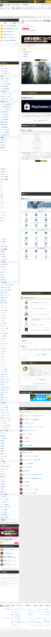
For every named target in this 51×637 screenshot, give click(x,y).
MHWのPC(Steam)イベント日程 (6, 99)
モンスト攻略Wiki (47, 614)
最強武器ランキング (4, 171)
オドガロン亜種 (3, 318)
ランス (2, 199)
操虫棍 (2, 197)
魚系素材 (2, 448)
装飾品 (46, 222)
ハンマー (2, 191)
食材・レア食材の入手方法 (5, 507)
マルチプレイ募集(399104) (5, 109)
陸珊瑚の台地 (3, 486)
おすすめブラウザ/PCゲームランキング (10, 569)
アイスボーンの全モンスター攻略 (7, 284)
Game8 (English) (47, 605)
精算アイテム (3, 453)
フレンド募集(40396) (4, 116)
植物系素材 (3, 440)
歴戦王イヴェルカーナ (5, 397)
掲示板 (14, 23)
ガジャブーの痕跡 (4, 512)
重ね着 (46, 217)
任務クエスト (26, 240)
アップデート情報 (4, 68)
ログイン (49, 1)
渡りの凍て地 (3, 473)
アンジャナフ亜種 (4, 310)
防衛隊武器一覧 (3, 169)
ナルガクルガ (3, 338)
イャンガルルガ (3, 315)
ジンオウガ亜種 (3, 323)
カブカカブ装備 (3, 238)
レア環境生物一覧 (4, 438)
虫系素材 (2, 443)
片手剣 (2, 181)
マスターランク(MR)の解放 (5, 425)
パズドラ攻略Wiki (30, 614)
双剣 (1, 189)
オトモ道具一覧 (3, 259)
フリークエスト (36, 240)
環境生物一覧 (3, 435)
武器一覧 (28, 8)
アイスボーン (8, 8)
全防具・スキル (3, 142)
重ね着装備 (3, 251)
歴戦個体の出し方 (4, 300)
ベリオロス (3, 356)
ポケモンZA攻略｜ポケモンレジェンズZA (18, 609)
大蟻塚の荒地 (3, 484)
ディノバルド (3, 330)
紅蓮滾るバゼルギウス (5, 382)
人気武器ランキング (4, 174)
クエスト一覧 (37, 8)
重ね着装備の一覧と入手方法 (8, 34)
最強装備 (13, 8)
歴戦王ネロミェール (4, 400)
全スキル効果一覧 (4, 264)
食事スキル (3, 272)
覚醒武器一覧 (3, 147)
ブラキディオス (3, 351)
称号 (46, 253)
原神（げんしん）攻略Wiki (15, 618)
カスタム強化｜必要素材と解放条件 (9, 25)
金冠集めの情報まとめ (5, 514)
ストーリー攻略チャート (5, 81)
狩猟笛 (2, 194)
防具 (36, 217)
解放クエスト (46, 240)
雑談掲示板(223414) (4, 122)
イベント (36, 235)
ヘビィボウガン (3, 215)
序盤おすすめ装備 (4, 246)
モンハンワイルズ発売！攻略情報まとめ (30, 30)
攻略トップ (3, 8)
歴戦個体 (45, 246)
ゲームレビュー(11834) (5, 129)
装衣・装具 (3, 254)
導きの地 (26, 253)
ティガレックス (3, 325)
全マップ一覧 (3, 463)
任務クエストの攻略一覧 (5, 78)
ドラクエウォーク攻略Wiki (15, 616)
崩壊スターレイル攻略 (15, 614)
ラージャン (3, 366)
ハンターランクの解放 (5, 499)
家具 (46, 258)
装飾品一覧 (3, 277)
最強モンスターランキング (5, 295)
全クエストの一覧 (4, 405)
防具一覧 (32, 8)
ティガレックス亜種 (4, 328)
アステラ (2, 479)
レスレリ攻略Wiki (14, 625)
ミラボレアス (3, 361)
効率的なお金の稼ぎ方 (5, 517)
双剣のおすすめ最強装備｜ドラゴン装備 (10, 28)
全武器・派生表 (3, 139)
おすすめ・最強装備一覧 (5, 88)
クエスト (45, 235)
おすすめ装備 (36, 222)
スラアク (2, 207)
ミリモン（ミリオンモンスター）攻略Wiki (35, 625)
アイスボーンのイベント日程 (6, 93)
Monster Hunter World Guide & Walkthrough (9, 522)
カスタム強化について (5, 502)
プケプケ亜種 (3, 348)
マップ (26, 246)
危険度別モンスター (4, 297)
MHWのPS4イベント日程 (5, 96)
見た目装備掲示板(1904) (5, 134)
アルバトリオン (3, 305)
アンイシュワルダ (4, 307)
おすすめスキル (46, 227)
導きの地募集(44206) (4, 111)
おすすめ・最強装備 (4, 176)
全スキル (26, 227)
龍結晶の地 (3, 491)
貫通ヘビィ (3, 220)
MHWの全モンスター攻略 (5, 287)
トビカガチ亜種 (3, 336)
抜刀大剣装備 (3, 241)
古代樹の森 (3, 481)
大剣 (1, 184)
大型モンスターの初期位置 (5, 289)
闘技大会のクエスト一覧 (5, 417)
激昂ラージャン (3, 384)
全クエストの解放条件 (5, 407)
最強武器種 (18, 8)
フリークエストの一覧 (5, 412)
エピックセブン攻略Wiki (32, 621)
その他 (2, 458)
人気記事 (4, 23)
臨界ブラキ (3, 394)
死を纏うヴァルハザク (5, 389)
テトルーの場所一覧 (4, 509)
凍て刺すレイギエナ (4, 376)
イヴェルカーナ (3, 312)
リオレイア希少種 (4, 369)
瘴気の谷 (2, 489)
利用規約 (12, 605)
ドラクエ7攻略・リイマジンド (16, 612)
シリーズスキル (36, 227)
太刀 (1, 186)
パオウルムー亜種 (4, 343)
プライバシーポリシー (20, 605)
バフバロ (2, 346)
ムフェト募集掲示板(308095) (6, 106)
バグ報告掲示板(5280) (5, 127)
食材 (36, 258)
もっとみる (16, 43)
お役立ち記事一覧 (4, 496)
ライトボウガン (3, 212)
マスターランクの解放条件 (5, 83)
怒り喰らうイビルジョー (5, 374)
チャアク (2, 204)
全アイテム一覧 (3, 433)
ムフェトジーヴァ (4, 364)
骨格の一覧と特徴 (4, 292)
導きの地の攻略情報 (4, 86)
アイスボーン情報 (4, 71)
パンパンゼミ (3, 244)
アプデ (36, 253)
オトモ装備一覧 (3, 256)
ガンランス (3, 202)
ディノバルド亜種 (4, 333)
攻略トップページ (4, 65)
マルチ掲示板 (26, 258)
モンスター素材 (3, 456)
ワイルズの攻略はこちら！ (5, 73)
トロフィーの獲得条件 (5, 504)
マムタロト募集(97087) (5, 114)
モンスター (23, 8)
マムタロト (3, 359)
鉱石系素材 (3, 445)
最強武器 (26, 222)
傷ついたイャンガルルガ (5, 379)
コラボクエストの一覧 (5, 415)
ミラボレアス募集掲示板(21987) (6, 104)
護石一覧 (2, 274)
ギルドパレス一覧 (4, 150)
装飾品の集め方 (3, 279)
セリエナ (2, 471)
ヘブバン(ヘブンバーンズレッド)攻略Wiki (34, 618)
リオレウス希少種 (4, 371)
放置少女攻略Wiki (47, 621)
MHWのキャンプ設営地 (5, 466)
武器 (26, 217)
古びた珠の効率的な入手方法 (8, 31)
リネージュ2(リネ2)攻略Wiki (16, 621)
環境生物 (36, 246)
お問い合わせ (35, 605)
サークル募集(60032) (4, 119)
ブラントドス (3, 353)
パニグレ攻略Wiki (47, 622)
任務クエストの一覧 (4, 410)
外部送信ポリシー (28, 605)
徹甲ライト (3, 217)
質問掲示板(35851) (4, 124)
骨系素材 (2, 451)
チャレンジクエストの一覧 (5, 420)
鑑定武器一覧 (3, 145)
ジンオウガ (3, 320)
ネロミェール (3, 341)
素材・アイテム (44, 8)
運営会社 (41, 605)
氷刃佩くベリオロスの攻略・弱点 (9, 37)
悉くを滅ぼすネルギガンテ (5, 387)
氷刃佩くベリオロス (4, 392)
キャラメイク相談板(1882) (5, 132)
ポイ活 (31, 1)
